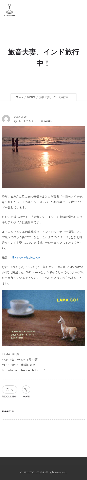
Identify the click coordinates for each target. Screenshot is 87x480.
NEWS (31, 97)
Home (19, 97)
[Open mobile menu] (79, 10)
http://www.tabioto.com (26, 257)
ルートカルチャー (28, 121)
